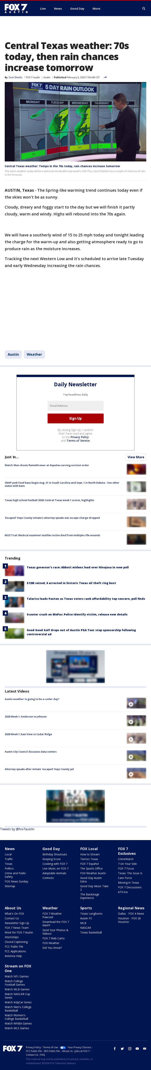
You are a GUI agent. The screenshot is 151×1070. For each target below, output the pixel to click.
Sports (86, 908)
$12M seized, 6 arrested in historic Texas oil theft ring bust (71, 583)
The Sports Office (91, 868)
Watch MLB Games (17, 989)
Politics (9, 868)
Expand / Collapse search (144, 8)
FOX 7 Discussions (130, 887)
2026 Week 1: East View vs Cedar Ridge (28, 734)
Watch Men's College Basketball (18, 1008)
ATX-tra (123, 892)
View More (136, 457)
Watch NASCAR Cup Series (17, 995)
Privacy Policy (80, 437)
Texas (8, 864)
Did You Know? (52, 948)
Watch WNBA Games (18, 1023)
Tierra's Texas (89, 859)
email (145, 1048)
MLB (83, 923)
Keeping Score (51, 859)
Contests (48, 878)
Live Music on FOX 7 (55, 868)
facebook (115, 1048)
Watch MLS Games (17, 1028)
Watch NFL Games (17, 976)
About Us (13, 908)
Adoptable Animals (54, 873)
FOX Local (89, 848)
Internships (12, 937)
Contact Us (12, 918)
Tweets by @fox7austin (17, 829)
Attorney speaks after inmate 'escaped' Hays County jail (39, 769)
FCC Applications (15, 951)
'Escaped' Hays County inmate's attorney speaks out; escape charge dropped (52, 518)
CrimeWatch (126, 859)
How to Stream (90, 854)
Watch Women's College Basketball (16, 1017)
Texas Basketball (91, 932)
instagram (130, 1048)
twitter (122, 1048)
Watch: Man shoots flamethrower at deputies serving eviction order (47, 465)
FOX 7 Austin (33, 77)
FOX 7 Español (89, 864)
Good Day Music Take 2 (94, 887)
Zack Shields (15, 77)
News (10, 848)
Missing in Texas (128, 882)
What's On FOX (14, 913)
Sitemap (10, 886)
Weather (34, 354)
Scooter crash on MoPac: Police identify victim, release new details (77, 614)
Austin (46, 77)
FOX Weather (50, 943)
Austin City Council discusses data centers (31, 751)
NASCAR (85, 928)
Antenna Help (13, 956)
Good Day (51, 848)
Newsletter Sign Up (17, 923)
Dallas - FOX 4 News (131, 913)
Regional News (131, 908)
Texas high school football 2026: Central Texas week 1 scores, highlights (49, 500)
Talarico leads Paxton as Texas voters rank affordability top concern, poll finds (86, 599)
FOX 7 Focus (126, 868)
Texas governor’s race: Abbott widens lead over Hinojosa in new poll (78, 567)
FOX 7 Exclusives (127, 851)
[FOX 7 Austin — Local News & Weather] (18, 8)
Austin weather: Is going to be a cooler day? (32, 699)
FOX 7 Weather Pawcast (52, 915)
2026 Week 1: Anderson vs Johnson (26, 716)
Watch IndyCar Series (18, 1002)
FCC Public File (14, 946)
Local (8, 854)
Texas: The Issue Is (130, 873)
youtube (137, 1048)
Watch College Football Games (15, 982)
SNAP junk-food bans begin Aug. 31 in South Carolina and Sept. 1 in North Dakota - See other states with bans (62, 484)
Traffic (9, 859)
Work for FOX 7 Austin (19, 932)
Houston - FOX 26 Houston (129, 920)
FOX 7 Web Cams (53, 938)
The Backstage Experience (89, 896)
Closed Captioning (16, 942)
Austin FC (86, 918)
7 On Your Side (127, 864)
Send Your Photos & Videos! (55, 931)
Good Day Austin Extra (91, 879)
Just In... (12, 457)
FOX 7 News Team (17, 928)
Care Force (125, 878)
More (96, 8)
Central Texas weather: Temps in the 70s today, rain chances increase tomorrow (62, 166)
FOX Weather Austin (93, 873)
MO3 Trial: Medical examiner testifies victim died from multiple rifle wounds (52, 535)
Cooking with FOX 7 (54, 864)
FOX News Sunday (16, 881)
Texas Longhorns (91, 913)
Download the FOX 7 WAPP (55, 923)
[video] (136, 703)
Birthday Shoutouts (54, 854)
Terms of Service (78, 440)
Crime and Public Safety (15, 875)
